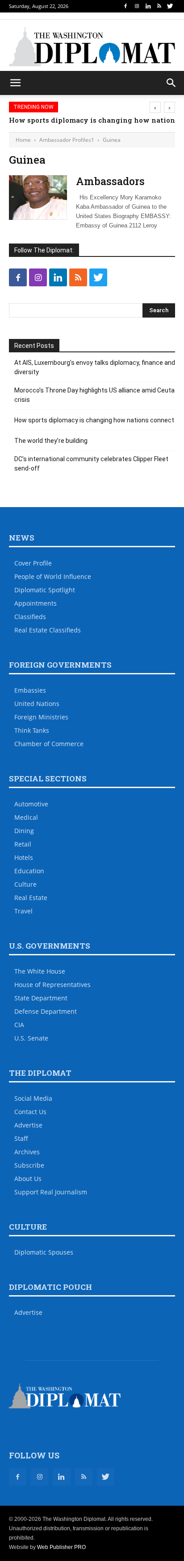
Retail (22, 844)
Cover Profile (33, 563)
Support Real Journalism (50, 1192)
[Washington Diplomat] (92, 46)
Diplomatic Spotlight (44, 590)
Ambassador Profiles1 (66, 140)
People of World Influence (52, 576)
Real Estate (30, 897)
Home (23, 140)
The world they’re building (51, 440)
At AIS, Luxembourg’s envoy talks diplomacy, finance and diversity (94, 367)
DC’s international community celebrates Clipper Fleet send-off (91, 463)
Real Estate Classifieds (47, 630)
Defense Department (45, 1011)
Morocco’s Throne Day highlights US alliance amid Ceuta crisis (94, 395)
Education (29, 871)
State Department (40, 998)
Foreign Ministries (41, 717)
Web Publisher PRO (61, 1547)
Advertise (28, 1125)
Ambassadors (110, 181)
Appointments (35, 603)
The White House (39, 971)
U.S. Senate (31, 1038)
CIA (19, 1024)
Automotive (31, 804)
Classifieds (30, 616)
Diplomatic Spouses (43, 1252)
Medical (26, 817)
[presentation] (155, 107)
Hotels (23, 857)
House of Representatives (52, 984)
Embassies (30, 690)
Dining (24, 830)
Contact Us (30, 1111)
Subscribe (29, 1165)
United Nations (36, 703)
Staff (21, 1138)
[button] (171, 83)
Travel (23, 911)
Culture (25, 884)
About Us (28, 1178)
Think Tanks (31, 730)
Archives (27, 1152)
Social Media (33, 1098)
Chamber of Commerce (49, 743)
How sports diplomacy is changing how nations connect (94, 420)
